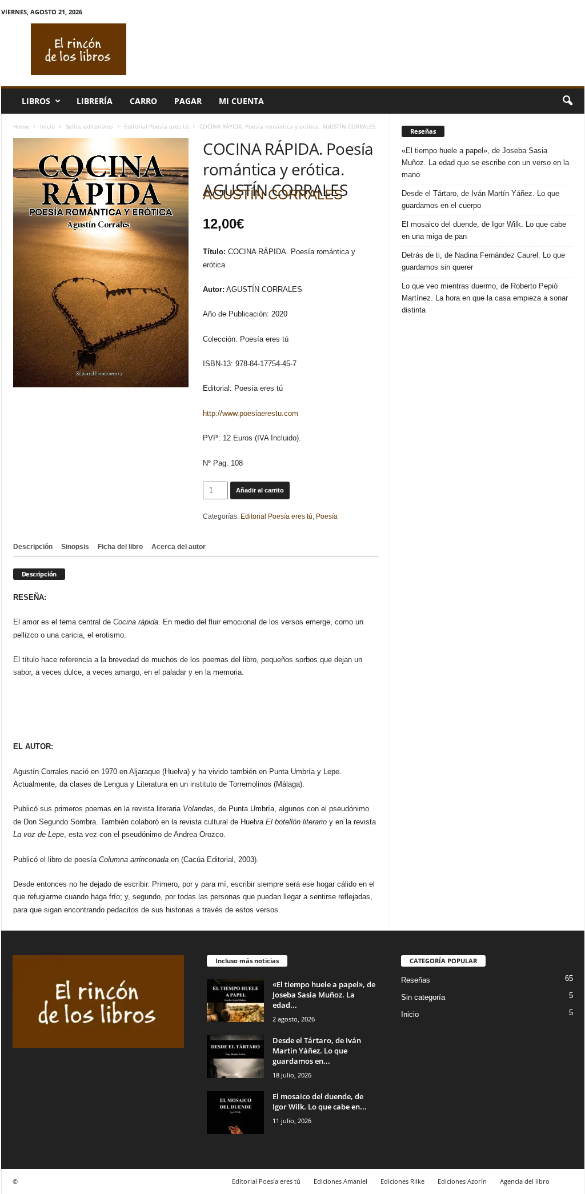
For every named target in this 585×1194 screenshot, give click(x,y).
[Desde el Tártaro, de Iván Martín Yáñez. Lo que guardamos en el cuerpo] (235, 1056)
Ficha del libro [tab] (120, 547)
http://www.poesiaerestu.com (250, 413)
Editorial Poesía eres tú (156, 126)
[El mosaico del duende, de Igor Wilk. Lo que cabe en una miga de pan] (235, 1112)
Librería (95, 100)
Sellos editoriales (89, 126)
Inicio (47, 126)
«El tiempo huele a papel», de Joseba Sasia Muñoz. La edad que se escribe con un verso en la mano (485, 162)
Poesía (327, 516)
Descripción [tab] (33, 547)
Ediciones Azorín (462, 1181)
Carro (143, 100)
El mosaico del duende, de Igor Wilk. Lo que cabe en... (320, 1101)
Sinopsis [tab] (75, 547)
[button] (567, 101)
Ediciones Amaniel (340, 1181)
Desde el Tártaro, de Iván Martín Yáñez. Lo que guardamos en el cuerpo (480, 199)
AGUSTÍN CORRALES (273, 194)
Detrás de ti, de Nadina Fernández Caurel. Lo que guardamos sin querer (483, 261)
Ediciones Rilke (402, 1181)
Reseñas (415, 980)
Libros (36, 100)
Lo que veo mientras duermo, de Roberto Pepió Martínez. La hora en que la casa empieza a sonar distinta (485, 298)
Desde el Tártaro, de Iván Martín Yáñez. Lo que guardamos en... (317, 1050)
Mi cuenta (241, 100)
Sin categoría (423, 997)
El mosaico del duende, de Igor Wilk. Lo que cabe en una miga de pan (484, 230)
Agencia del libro (525, 1181)
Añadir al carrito (260, 490)
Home (21, 126)
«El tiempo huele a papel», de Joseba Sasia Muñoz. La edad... (324, 994)
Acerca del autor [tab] (178, 547)
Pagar (188, 100)
